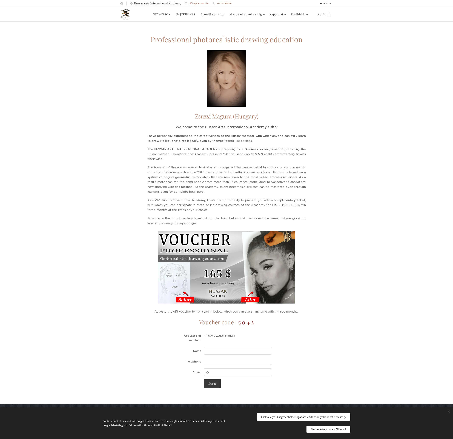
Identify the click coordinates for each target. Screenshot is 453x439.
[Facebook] (121, 4)
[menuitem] (162, 14)
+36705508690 (224, 3)
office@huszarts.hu (199, 3)
